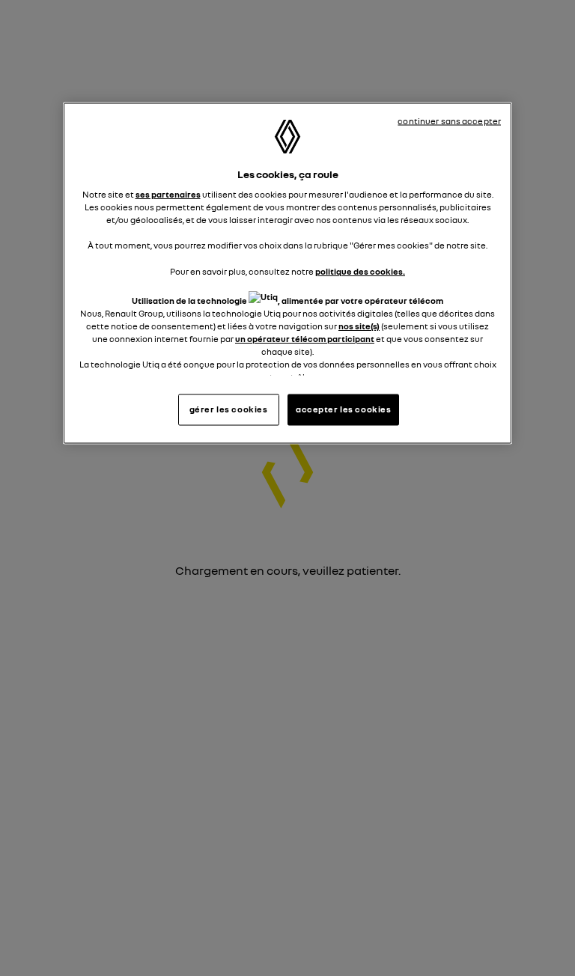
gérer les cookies (228, 409)
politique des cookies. (360, 271)
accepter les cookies (343, 409)
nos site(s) (359, 325)
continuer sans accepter (449, 120)
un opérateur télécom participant (304, 338)
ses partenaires (168, 194)
